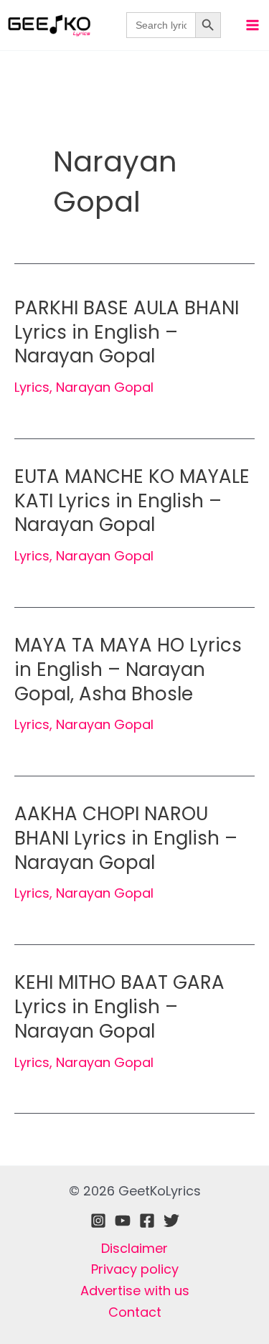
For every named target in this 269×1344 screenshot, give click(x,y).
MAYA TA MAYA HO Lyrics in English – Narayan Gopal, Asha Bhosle (128, 669)
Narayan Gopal (105, 387)
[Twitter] (171, 1220)
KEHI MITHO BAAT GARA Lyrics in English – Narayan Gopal (119, 1006)
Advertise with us (134, 1291)
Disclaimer (134, 1248)
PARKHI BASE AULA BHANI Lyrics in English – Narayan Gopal (126, 332)
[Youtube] (123, 1220)
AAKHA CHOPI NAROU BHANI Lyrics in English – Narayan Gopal (125, 838)
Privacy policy (135, 1269)
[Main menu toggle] (252, 25)
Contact (134, 1312)
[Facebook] (147, 1220)
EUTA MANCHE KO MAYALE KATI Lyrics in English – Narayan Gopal (132, 501)
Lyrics (31, 387)
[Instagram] (98, 1220)
